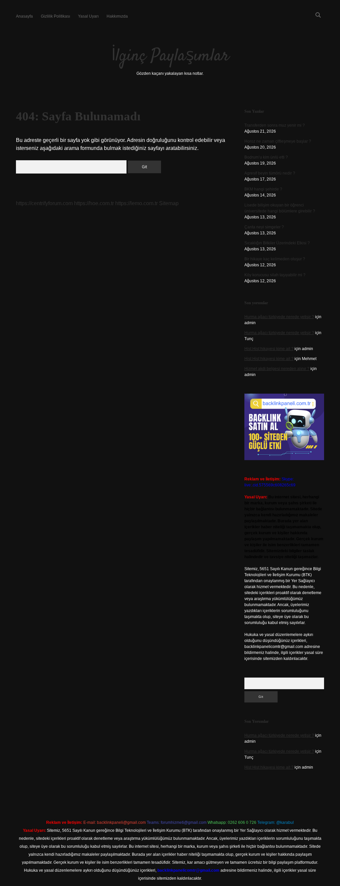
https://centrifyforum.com (44, 203)
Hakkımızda (117, 16)
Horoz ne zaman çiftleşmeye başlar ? (277, 141)
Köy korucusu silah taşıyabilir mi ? (274, 275)
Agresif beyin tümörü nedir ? (269, 173)
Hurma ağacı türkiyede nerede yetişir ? (279, 317)
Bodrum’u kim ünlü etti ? (266, 157)
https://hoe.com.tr (94, 203)
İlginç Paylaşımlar (170, 56)
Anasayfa (24, 16)
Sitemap (169, 203)
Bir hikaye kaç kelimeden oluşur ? (274, 259)
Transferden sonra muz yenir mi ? (274, 125)
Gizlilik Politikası (55, 16)
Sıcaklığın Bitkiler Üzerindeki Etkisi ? (277, 243)
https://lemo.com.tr (136, 203)
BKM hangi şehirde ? (263, 189)
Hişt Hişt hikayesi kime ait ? (269, 348)
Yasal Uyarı (88, 16)
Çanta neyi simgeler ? (264, 227)
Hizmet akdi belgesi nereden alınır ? (276, 368)
